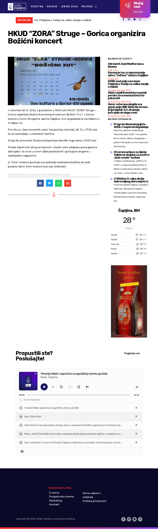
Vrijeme (87, 6)
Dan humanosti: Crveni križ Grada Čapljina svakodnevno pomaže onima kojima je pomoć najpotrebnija (79, 442)
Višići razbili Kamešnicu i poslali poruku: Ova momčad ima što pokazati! (127, 95)
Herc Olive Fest (32, 416)
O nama (54, 492)
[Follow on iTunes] (140, 19)
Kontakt (54, 504)
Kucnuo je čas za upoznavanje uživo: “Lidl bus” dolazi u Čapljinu (128, 74)
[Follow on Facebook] (123, 19)
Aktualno (57, 175)
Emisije (52, 6)
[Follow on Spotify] (134, 19)
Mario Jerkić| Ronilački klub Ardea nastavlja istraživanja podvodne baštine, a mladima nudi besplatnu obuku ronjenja (87, 433)
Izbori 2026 (69, 6)
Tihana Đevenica (19, 175)
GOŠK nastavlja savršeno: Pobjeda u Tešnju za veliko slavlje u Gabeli (128, 84)
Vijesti (66, 175)
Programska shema (61, 496)
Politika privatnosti (94, 501)
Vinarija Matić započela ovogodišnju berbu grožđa (51, 407)
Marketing (55, 500)
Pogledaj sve (132, 353)
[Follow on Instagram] (129, 19)
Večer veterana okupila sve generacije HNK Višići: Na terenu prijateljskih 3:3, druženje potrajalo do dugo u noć (128, 108)
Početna (37, 6)
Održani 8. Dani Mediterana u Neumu (126, 65)
